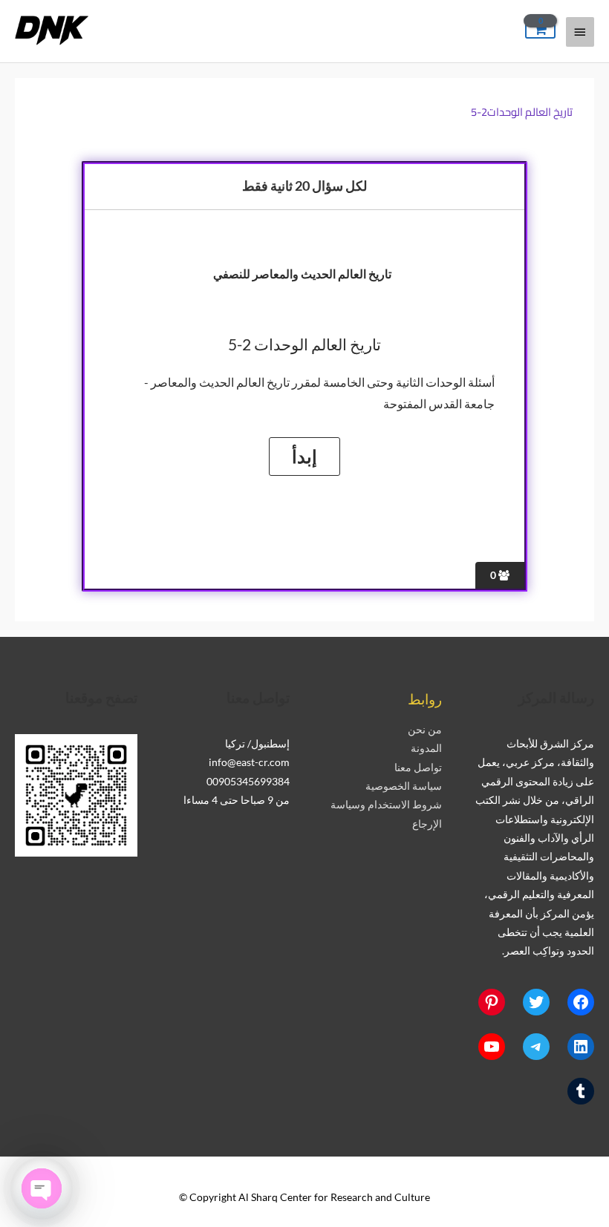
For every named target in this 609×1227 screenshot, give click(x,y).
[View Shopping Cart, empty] (540, 30)
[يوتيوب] (491, 1046)
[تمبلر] (580, 1091)
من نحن (425, 729)
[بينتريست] (491, 1002)
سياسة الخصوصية (403, 785)
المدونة (426, 748)
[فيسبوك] (580, 1002)
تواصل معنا (418, 767)
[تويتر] (536, 1002)
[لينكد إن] (580, 1046)
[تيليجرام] (536, 1046)
